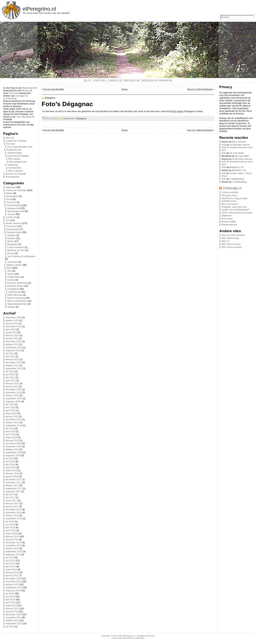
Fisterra (12, 93)
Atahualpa (139, 638)
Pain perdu (227, 218)
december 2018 (13, 443)
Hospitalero (13, 289)
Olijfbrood (226, 215)
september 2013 (13, 623)
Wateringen (28, 88)
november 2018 (13, 446)
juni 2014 (10, 596)
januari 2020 (11, 416)
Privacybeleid (12, 177)
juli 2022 (9, 353)
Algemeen (10, 187)
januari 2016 (11, 539)
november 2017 (13, 482)
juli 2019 (9, 428)
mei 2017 (10, 497)
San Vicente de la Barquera (21, 256)
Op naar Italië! (237, 153)
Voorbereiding (14, 153)
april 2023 (10, 329)
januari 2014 (11, 611)
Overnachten (14, 168)
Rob (224, 144)
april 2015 (10, 566)
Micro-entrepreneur (17, 301)
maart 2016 (11, 533)
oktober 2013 (12, 620)
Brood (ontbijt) (229, 221)
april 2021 (10, 380)
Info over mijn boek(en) (233, 235)
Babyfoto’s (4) (237, 167)
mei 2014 (10, 599)
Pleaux (10, 253)
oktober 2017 (12, 485)
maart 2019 (11, 437)
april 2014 (10, 602)
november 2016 (13, 512)
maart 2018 (11, 470)
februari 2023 (12, 335)
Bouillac (11, 238)
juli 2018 (9, 458)
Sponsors (11, 202)
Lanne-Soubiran (15, 247)
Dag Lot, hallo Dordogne (200, 89)
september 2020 (13, 398)
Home (124, 89)
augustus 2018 (13, 455)
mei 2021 (10, 377)
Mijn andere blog (230, 238)
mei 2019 (10, 431)
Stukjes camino (14, 265)
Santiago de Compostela (15, 97)
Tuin (7, 220)
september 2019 (13, 425)
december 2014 (13, 578)
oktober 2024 (12, 320)
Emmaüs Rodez (15, 286)
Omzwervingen (14, 232)
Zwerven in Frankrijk (15, 174)
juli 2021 (9, 371)
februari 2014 (12, 608)
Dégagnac (12, 244)
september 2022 (13, 347)
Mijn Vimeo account (232, 247)
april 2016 (10, 530)
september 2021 (13, 368)
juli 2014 (9, 593)
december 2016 (13, 509)
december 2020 (13, 389)
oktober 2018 (12, 449)
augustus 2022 (13, 350)
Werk (9, 268)
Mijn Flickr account (231, 244)
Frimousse (11, 226)
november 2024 (13, 317)
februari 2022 (12, 359)
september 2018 (13, 452)
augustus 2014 (13, 590)
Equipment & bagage (18, 156)
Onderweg (12, 165)
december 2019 (13, 419)
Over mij (9, 138)
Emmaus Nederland (17, 283)
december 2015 (13, 542)
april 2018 (10, 467)
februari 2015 (12, 572)
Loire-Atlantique (24, 117)
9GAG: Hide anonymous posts (237, 212)
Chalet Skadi (13, 277)
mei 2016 (10, 527)
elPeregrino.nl (39, 9)
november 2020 (13, 392)
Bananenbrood (229, 224)
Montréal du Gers (16, 250)
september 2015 (13, 551)
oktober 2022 (12, 344)
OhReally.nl (232, 188)
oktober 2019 (12, 422)
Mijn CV (226, 241)
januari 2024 (11, 323)
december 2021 (13, 362)
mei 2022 (10, 356)
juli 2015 (9, 557)
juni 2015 (10, 560)
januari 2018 (11, 476)
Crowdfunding (237, 179)
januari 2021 (11, 386)
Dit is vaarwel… (240, 141)
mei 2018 (10, 464)
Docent (11, 280)
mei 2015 (10, 563)
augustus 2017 (13, 491)
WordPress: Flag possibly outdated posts (234, 199)
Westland (26, 90)
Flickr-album (177, 111)
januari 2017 (11, 506)
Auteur (10, 274)
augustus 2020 (13, 401)
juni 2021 (10, 374)
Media (9, 193)
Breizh (10, 241)
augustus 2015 (13, 554)
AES (9, 271)
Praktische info (13, 150)
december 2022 (13, 341)
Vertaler (11, 307)
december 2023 (13, 326)
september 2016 (13, 518)
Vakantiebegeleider (17, 304)
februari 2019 (12, 440)
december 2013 (13, 614)
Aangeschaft (13, 208)
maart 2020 (11, 413)
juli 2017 (9, 494)
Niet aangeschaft (17, 162)
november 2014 (13, 581)
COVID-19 (10, 217)
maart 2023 (11, 332)
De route (10, 144)
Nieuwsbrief (12, 196)
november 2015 (13, 545)
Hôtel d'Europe (14, 295)
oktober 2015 (12, 548)
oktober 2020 (12, 395)
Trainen (11, 214)
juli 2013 (9, 626)
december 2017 (13, 479)
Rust (8, 199)
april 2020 (10, 410)
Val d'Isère (12, 262)
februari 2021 (12, 383)
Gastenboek (14, 292)
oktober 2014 (12, 584)
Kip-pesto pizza (229, 195)
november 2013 (13, 617)
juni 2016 (10, 524)
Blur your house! (230, 204)
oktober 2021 (12, 365)
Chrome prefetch (230, 192)
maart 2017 (11, 500)
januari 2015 (11, 575)
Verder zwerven (13, 223)
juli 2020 (9, 404)
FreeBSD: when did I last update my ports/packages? (236, 208)
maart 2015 (11, 569)
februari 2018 (12, 473)
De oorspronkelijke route (19, 147)
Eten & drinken (15, 171)
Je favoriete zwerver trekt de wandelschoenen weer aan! (237, 147)
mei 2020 (10, 407)
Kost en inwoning (16, 298)
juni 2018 (10, 461)
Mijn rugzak (14, 159)
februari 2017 (12, 503)
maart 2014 (11, 605)
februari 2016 (12, 536)
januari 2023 (11, 338)
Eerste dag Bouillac (53, 89)
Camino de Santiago (15, 141)
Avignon (11, 235)
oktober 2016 (12, 515)
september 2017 (13, 488)
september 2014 (13, 587)
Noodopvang (13, 229)
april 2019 (10, 434)
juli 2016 (9, 521)
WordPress (128, 638)
